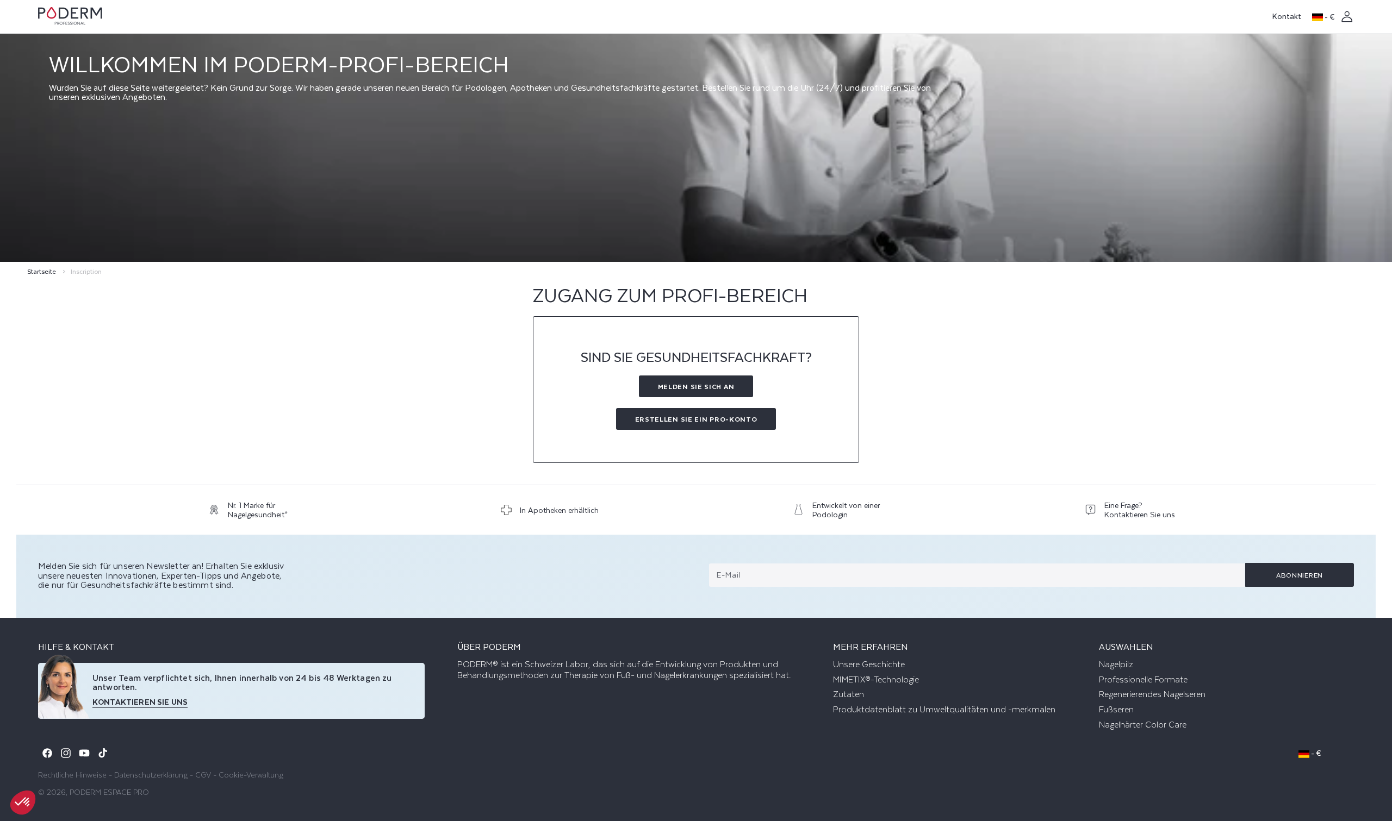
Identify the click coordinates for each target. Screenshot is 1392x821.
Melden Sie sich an (696, 386)
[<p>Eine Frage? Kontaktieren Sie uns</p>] (1134, 512)
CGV (203, 774)
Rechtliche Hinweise (72, 774)
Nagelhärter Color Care (1142, 725)
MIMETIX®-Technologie (876, 680)
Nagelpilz (1116, 664)
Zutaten (848, 694)
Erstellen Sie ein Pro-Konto (696, 418)
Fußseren (1116, 710)
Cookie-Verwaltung (251, 774)
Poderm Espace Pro (109, 792)
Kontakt (1286, 16)
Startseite (41, 271)
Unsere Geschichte (869, 664)
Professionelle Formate (1143, 680)
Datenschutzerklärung (151, 774)
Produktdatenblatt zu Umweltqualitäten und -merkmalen (944, 710)
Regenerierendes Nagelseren (1152, 694)
